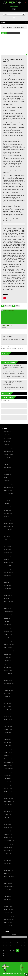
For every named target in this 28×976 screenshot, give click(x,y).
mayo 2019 (6, 703)
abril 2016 (6, 824)
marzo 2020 (6, 670)
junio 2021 (6, 621)
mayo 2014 (6, 899)
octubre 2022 (7, 569)
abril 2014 (6, 903)
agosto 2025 (7, 457)
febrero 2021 (7, 634)
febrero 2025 (7, 477)
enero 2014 (6, 912)
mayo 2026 (6, 438)
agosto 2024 (7, 497)
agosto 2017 (7, 772)
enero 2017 (6, 795)
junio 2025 (6, 464)
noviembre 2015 (7, 840)
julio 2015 (6, 853)
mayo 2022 (6, 585)
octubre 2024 (7, 490)
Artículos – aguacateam (9, 381)
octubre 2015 (7, 844)
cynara (12, 87)
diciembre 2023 (7, 523)
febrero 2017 (7, 791)
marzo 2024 (6, 513)
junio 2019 (6, 700)
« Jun (2, 955)
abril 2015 (6, 863)
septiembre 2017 (8, 768)
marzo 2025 (6, 474)
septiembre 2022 (8, 572)
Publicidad (16, 6)
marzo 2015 (6, 867)
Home (4, 26)
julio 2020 (6, 657)
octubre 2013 (7, 922)
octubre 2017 (7, 765)
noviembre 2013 (7, 919)
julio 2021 (6, 618)
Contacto (11, 6)
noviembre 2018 (7, 723)
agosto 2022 (7, 575)
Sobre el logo (22, 973)
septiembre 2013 (8, 925)
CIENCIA (9, 26)
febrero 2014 (7, 909)
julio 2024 (6, 500)
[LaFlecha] (14, 2)
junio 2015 (6, 857)
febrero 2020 (7, 673)
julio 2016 (6, 814)
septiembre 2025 (8, 454)
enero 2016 (6, 834)
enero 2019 (6, 716)
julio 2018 (6, 736)
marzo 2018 (6, 749)
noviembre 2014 (7, 880)
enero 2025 (6, 480)
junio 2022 (6, 582)
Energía (4, 33)
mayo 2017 (6, 781)
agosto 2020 (7, 654)
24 (3, 950)
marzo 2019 (6, 709)
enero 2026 (6, 444)
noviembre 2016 (7, 801)
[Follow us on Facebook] (13, 9)
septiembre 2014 (8, 886)
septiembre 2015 (8, 847)
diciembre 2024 (7, 484)
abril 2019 (6, 706)
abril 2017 (6, 785)
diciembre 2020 (7, 641)
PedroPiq (6, 376)
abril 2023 (6, 549)
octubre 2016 (7, 804)
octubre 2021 (7, 608)
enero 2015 (6, 873)
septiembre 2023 (8, 533)
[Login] (14, 18)
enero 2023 (6, 559)
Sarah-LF (17, 33)
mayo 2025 (6, 467)
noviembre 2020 (7, 644)
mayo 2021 (6, 624)
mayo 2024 (6, 507)
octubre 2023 (7, 529)
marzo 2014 (6, 906)
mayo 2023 (6, 546)
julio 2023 (6, 539)
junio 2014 (6, 896)
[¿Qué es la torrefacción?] (14, 317)
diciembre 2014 (7, 876)
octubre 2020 (7, 647)
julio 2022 (6, 579)
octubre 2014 (7, 883)
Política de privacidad (7, 973)
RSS (12, 973)
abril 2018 (6, 745)
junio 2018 (6, 739)
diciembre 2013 (7, 916)
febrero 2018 (7, 752)
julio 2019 (6, 696)
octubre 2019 (7, 687)
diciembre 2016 (7, 798)
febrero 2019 (7, 713)
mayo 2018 (6, 742)
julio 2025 (6, 461)
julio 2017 (6, 775)
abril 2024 (6, 510)
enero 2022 (6, 598)
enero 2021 (6, 637)
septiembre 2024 (8, 493)
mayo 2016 (6, 821)
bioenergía (17, 305)
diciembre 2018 (7, 719)
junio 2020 (6, 660)
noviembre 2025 (7, 451)
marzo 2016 (6, 827)
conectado (15, 339)
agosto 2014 (7, 889)
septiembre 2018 (8, 729)
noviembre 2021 (7, 605)
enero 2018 (6, 755)
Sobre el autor (16, 973)
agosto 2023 (7, 536)
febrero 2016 (7, 831)
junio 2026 (6, 435)
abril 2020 (6, 667)
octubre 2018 (7, 726)
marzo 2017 (6, 788)
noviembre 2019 (7, 683)
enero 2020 (6, 677)
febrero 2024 (7, 516)
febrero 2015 (7, 870)
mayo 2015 (6, 860)
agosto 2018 (7, 732)
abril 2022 (6, 588)
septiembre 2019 (8, 690)
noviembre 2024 (7, 487)
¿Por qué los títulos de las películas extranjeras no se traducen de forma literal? (13, 367)
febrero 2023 (7, 556)
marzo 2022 (6, 592)
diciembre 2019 (7, 680)
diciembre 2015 (7, 837)
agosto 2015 (7, 850)
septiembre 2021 (8, 611)
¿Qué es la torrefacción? (7, 325)
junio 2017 (6, 778)
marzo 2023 (6, 552)
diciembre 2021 (7, 601)
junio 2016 (6, 817)
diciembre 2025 (7, 448)
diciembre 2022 (7, 562)
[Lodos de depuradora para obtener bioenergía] (14, 42)
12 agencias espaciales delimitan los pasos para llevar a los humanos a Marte (13, 382)
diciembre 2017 (7, 759)
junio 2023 (6, 543)
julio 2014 (6, 893)
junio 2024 (6, 503)
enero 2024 (6, 520)
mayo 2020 (6, 664)
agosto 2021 (7, 615)
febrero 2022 (7, 595)
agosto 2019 (7, 693)
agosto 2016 (7, 811)
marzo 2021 (6, 631)
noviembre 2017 (7, 762)
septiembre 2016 (8, 808)
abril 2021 (6, 628)
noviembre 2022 (7, 565)
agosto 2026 (7, 431)
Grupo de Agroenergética (10, 78)
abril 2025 (6, 471)
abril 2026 (6, 441)
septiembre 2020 (8, 651)
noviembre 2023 (7, 526)
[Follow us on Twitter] (15, 9)
